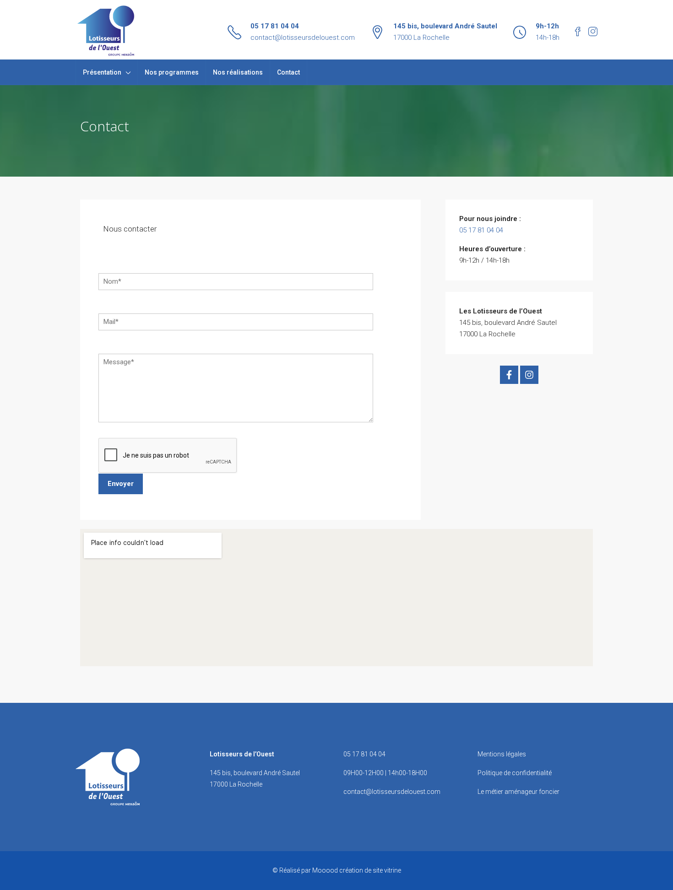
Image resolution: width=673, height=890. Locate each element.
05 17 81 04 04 (274, 26)
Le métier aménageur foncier (518, 791)
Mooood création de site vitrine (356, 870)
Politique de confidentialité (515, 773)
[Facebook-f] (509, 375)
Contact (288, 72)
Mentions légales (502, 754)
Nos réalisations (238, 72)
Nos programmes (172, 72)
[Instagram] (529, 375)
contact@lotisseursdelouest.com (302, 37)
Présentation (102, 72)
